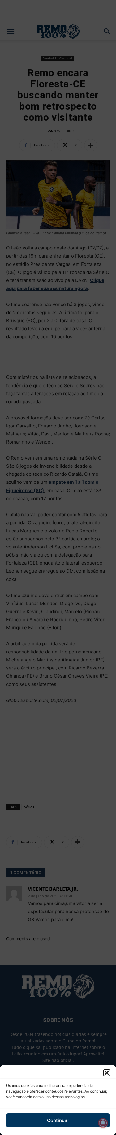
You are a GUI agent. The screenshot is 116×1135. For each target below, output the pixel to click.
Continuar (58, 1120)
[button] (107, 1073)
